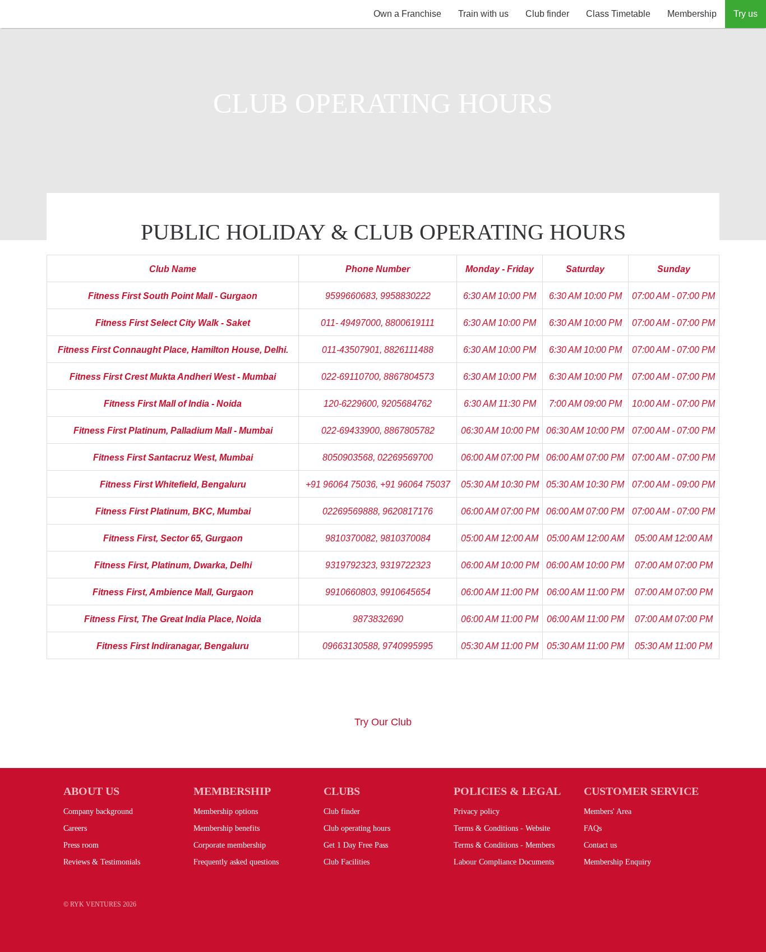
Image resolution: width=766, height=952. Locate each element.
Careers (75, 828)
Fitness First (87, 28)
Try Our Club (383, 722)
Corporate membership (229, 845)
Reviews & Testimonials (101, 862)
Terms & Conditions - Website (502, 828)
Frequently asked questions (236, 862)
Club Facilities (347, 862)
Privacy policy (477, 811)
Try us (745, 14)
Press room (81, 845)
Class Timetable (618, 14)
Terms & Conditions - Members (504, 845)
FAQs (593, 828)
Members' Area (607, 811)
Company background (98, 811)
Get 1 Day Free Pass (356, 845)
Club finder (547, 14)
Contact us (600, 845)
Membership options (225, 811)
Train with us (483, 14)
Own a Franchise (407, 14)
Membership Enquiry (617, 862)
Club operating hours (357, 828)
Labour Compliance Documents (504, 862)
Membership (692, 14)
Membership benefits (226, 828)
